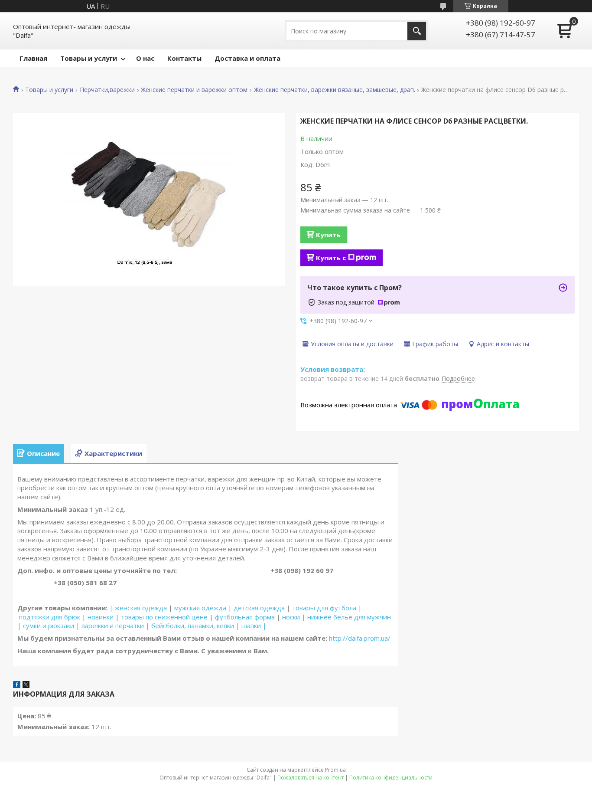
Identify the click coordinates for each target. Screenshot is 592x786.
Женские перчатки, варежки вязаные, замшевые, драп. (334, 90)
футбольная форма (245, 616)
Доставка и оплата (247, 58)
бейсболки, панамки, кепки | (195, 625)
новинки (101, 616)
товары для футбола (324, 607)
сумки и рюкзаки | (51, 625)
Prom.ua (335, 769)
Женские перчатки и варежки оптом (194, 90)
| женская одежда (138, 607)
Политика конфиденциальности (391, 777)
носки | (294, 616)
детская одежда (259, 607)
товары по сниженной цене (164, 616)
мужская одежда (200, 607)
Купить (328, 234)
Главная (33, 58)
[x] (26, 685)
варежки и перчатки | (115, 625)
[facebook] (16, 685)
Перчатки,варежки (107, 90)
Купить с (331, 257)
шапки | (254, 625)
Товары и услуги (88, 58)
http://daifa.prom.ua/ (358, 638)
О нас (145, 58)
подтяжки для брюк (49, 616)
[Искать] (416, 31)
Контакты (184, 58)
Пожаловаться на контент (310, 777)
